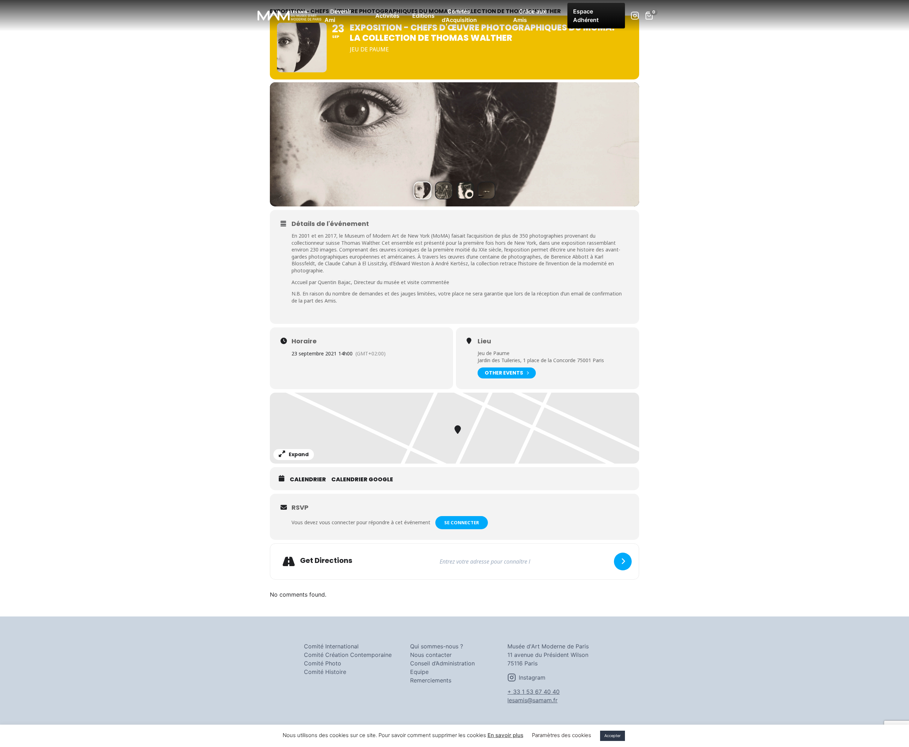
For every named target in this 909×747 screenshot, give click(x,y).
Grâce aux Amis (529, 15)
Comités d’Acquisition (459, 15)
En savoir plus (505, 735)
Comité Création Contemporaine (348, 654)
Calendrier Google (362, 479)
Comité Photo (322, 663)
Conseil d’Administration (442, 663)
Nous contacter (431, 654)
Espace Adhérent (586, 15)
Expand (299, 454)
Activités (387, 15)
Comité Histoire (325, 671)
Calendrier (308, 479)
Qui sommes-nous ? (436, 646)
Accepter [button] (612, 735)
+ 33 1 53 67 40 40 (533, 691)
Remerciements (430, 680)
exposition (518, 249)
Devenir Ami (338, 15)
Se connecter (461, 522)
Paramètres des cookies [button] (561, 735)
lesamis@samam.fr (532, 700)
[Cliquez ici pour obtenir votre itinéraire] (623, 561)
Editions (423, 15)
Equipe (419, 671)
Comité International (331, 646)
